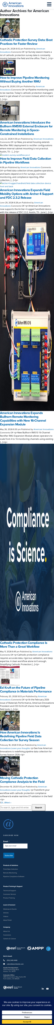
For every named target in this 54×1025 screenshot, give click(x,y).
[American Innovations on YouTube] (48, 988)
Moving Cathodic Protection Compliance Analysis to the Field (22, 779)
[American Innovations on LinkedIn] (44, 988)
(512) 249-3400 (11, 960)
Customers (7, 935)
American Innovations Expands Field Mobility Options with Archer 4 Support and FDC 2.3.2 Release (26, 194)
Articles (6, 913)
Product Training (9, 898)
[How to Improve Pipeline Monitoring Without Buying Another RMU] (8, 67)
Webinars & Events (10, 909)
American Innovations (43, 138)
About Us (6, 931)
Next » (8, 802)
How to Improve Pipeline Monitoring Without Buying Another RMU (24, 79)
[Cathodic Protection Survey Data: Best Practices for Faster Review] (10, 27)
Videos (5, 916)
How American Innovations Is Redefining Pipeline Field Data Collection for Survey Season (21, 736)
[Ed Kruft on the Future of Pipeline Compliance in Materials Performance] (10, 675)
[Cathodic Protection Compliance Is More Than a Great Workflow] (27, 542)
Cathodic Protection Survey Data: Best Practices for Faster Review (26, 41)
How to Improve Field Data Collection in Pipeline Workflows (25, 160)
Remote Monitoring (10, 873)
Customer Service (9, 894)
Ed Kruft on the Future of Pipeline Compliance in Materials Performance (26, 689)
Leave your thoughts (20, 748)
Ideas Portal (7, 920)
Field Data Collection (10, 869)
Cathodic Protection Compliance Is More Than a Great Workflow (23, 644)
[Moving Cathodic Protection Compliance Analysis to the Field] (10, 765)
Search (38, 807)
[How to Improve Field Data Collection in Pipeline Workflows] (15, 154)
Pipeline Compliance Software (13, 876)
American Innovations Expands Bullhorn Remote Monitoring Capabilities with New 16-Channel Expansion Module (23, 418)
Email (6, 841)
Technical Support (9, 890)
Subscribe (9, 855)
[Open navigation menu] (49, 4)
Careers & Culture (9, 938)
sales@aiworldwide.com (15, 964)
